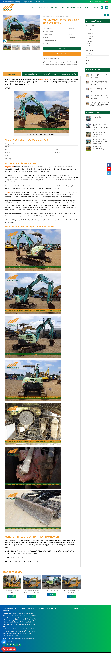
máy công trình (69, 61)
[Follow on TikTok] (10, 644)
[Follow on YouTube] (92, 1)
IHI (88, 31)
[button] (47, 7)
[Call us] (16, 644)
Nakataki (89, 41)
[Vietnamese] (107, 1)
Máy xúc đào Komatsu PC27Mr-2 (12, 591)
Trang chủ (32, 7)
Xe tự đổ (88, 63)
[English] (105, 1)
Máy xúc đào (90, 25)
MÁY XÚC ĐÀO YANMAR (51, 591)
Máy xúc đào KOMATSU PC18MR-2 (71, 591)
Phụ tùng (89, 54)
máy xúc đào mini (63, 62)
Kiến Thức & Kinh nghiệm (71, 7)
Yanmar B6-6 (43, 79)
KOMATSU (90, 36)
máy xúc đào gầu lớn (51, 62)
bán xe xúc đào (60, 61)
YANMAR (90, 46)
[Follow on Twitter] (13, 644)
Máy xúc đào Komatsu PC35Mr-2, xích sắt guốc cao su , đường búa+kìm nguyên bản (31, 591)
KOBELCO (90, 34)
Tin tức (86, 7)
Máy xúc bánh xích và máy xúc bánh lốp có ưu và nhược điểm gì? (98, 76)
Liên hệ (96, 7)
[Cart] (106, 7)
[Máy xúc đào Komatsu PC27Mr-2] (12, 582)
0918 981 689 (15, 636)
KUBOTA (89, 38)
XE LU (87, 57)
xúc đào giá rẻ (61, 64)
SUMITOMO (90, 43)
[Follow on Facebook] (90, 1)
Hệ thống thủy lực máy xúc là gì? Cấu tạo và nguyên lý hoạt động (99, 97)
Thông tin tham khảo (69, 74)
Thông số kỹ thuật (31, 74)
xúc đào (54, 64)
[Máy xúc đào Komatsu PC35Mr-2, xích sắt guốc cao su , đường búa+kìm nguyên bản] (32, 582)
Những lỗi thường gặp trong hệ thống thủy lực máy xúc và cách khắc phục (99, 104)
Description (12, 74)
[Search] (102, 7)
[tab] (12, 74)
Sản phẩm (54, 7)
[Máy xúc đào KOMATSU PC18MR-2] (71, 582)
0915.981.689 (18, 557)
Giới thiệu (42, 7)
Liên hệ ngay (61, 48)
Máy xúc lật (89, 50)
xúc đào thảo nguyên (72, 64)
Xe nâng (88, 60)
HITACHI (89, 29)
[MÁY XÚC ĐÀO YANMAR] (51, 582)
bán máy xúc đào (51, 61)
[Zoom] (5, 41)
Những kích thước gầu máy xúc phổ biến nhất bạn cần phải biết (99, 83)
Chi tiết (11, 596)
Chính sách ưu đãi (50, 74)
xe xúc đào (49, 64)
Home (45, 16)
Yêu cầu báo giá (62, 54)
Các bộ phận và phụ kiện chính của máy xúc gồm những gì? (98, 90)
